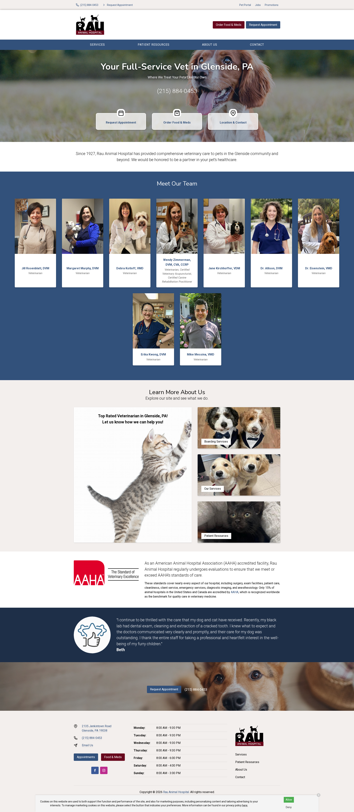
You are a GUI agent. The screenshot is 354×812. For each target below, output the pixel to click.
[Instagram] (103, 770)
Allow (289, 799)
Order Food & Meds (228, 25)
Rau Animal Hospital (176, 792)
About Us (209, 44)
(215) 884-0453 (177, 90)
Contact (257, 44)
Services (97, 44)
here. (245, 805)
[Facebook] (95, 770)
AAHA (234, 592)
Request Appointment (263, 25)
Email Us (87, 745)
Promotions (271, 4)
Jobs (258, 4)
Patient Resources (153, 44)
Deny (289, 807)
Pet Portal (245, 4)
